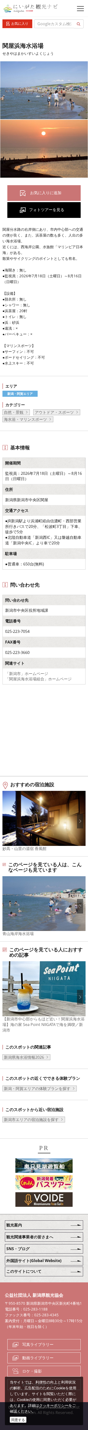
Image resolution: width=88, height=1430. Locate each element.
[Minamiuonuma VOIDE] (44, 1200)
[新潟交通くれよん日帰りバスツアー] (44, 1183)
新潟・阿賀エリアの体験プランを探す (37, 1088)
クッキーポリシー (53, 1405)
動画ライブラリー (38, 1357)
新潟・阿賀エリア (20, 393)
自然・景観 (13, 412)
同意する (18, 1419)
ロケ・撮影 (32, 1371)
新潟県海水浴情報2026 (24, 1057)
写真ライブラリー (38, 1344)
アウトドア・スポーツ (54, 412)
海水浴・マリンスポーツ (25, 419)
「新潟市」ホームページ (26, 673)
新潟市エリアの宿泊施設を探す (31, 1119)
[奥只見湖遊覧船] (44, 1166)
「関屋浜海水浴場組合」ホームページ (38, 679)
